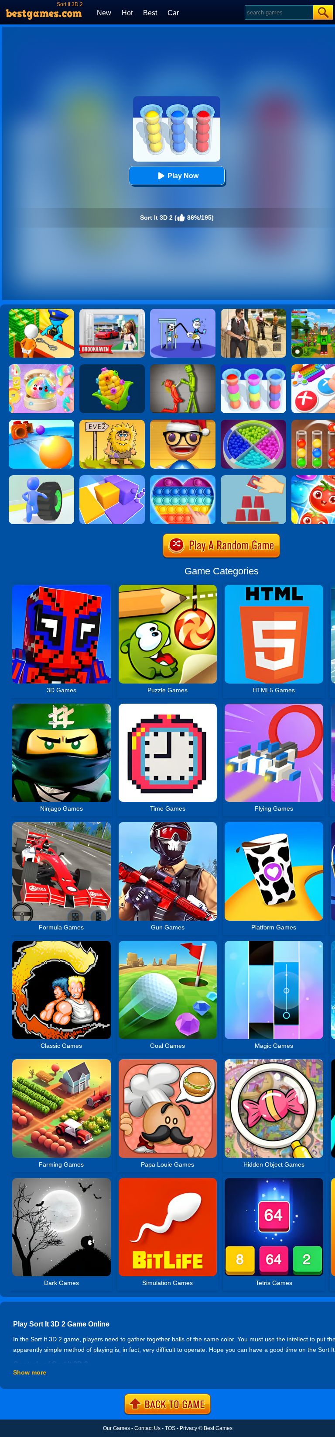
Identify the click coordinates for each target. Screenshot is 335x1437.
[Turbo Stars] (41, 478)
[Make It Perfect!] (253, 478)
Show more (29, 1372)
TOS (170, 1428)
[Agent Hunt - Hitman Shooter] (253, 312)
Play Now (183, 176)
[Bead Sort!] (253, 423)
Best (150, 13)
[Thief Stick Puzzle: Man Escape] (182, 312)
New (104, 13)
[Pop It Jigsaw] (182, 478)
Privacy (188, 1428)
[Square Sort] (112, 478)
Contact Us (147, 1428)
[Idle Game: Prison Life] (41, 312)
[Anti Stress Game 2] (182, 423)
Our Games (116, 1428)
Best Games (218, 1428)
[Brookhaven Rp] (112, 312)
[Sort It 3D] (253, 367)
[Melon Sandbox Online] (182, 367)
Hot (127, 13)
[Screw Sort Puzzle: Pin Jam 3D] (112, 367)
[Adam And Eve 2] (112, 423)
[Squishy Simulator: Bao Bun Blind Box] (41, 367)
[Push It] (41, 423)
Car (173, 13)
